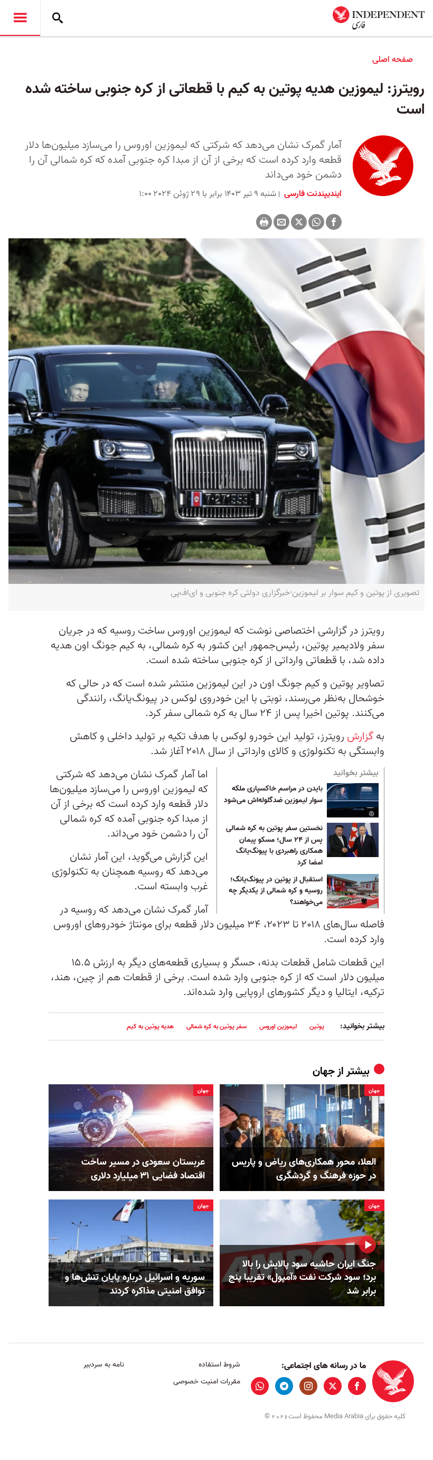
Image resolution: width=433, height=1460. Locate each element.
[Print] (264, 222)
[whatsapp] (260, 1386)
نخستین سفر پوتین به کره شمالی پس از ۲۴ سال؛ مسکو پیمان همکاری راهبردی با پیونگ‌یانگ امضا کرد (274, 845)
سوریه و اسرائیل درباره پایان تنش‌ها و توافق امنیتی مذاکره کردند (135, 1284)
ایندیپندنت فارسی (312, 194)
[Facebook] (334, 222)
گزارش (360, 736)
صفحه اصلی (392, 60)
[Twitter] (299, 222)
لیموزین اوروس (278, 1026)
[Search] (57, 18)
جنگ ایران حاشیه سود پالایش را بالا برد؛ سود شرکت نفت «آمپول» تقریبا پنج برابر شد (302, 1278)
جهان (324, 1071)
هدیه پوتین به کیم (150, 1026)
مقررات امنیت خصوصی (206, 1381)
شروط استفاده (219, 1365)
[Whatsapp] (316, 222)
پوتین (316, 1026)
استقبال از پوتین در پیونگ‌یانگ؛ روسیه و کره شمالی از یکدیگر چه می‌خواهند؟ (276, 891)
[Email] (281, 222)
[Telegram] (284, 1386)
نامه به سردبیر (103, 1365)
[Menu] (20, 18)
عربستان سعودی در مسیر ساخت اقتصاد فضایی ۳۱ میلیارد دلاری (143, 1169)
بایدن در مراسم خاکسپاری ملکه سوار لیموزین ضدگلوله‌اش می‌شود (273, 794)
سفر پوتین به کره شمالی (216, 1026)
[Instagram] (308, 1386)
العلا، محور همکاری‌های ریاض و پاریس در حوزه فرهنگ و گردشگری (304, 1169)
